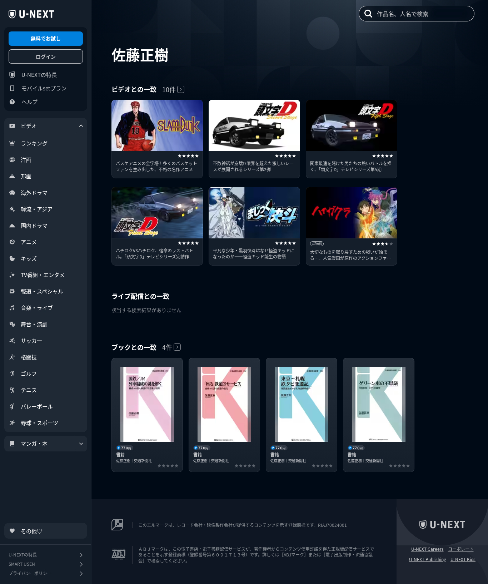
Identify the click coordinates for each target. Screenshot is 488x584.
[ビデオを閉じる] (81, 126)
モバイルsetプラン (43, 88)
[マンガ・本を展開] (81, 443)
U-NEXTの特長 (39, 74)
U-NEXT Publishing (427, 559)
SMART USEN (22, 564)
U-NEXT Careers (427, 549)
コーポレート (461, 549)
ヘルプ (29, 101)
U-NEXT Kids (462, 559)
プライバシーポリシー (30, 573)
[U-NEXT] (31, 14)
